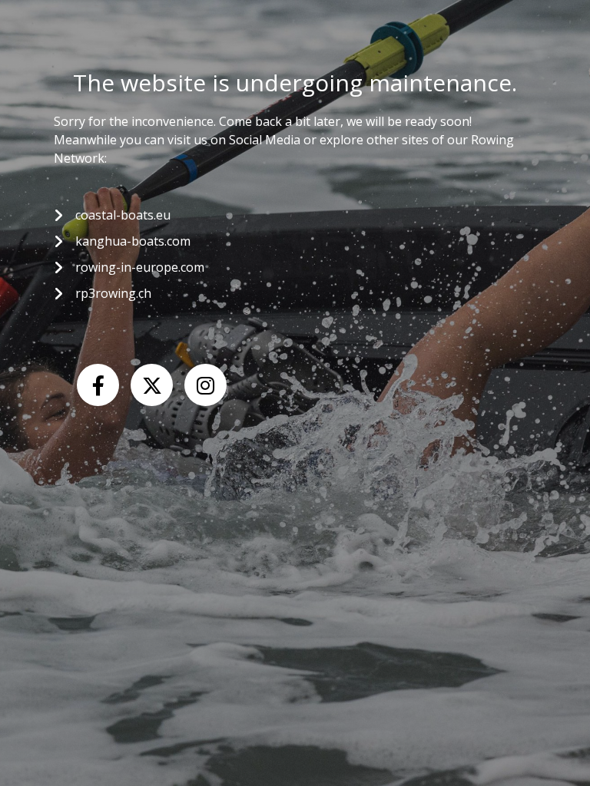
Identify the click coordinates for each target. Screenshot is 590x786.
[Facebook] (98, 385)
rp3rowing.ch (113, 293)
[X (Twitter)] (152, 385)
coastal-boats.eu (123, 214)
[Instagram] (205, 385)
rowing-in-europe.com (139, 267)
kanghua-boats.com (133, 241)
